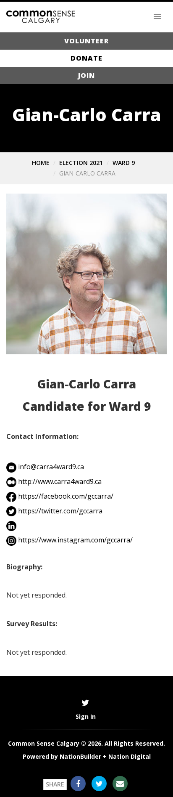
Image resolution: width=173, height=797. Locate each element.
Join (86, 75)
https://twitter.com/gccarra (60, 510)
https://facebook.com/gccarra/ (65, 496)
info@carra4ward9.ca (51, 466)
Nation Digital (129, 756)
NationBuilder (80, 756)
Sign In (86, 716)
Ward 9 (124, 163)
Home (41, 163)
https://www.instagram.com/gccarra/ (75, 540)
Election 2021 (81, 163)
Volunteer (86, 40)
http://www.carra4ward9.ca (60, 481)
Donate (86, 58)
